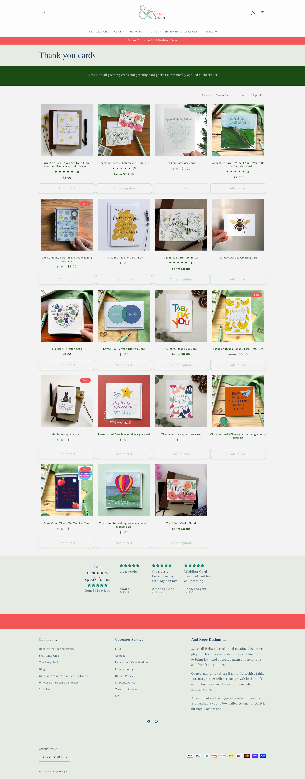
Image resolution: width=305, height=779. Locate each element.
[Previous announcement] (39, 40)
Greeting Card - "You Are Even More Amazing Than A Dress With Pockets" (67, 164)
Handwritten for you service (57, 648)
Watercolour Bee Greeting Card (238, 257)
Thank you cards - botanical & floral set (124, 162)
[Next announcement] (265, 40)
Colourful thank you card (181, 348)
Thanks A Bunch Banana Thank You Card (238, 348)
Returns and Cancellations (131, 662)
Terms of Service (126, 689)
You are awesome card (181, 162)
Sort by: (207, 95)
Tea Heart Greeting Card (67, 348)
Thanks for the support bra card (181, 434)
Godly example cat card (66, 434)
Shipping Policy (125, 682)
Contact (120, 655)
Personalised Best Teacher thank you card (124, 434)
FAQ (118, 648)
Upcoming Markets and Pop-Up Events (64, 675)
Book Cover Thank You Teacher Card (67, 523)
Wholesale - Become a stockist (58, 682)
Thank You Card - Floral (181, 523)
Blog (42, 669)
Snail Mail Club (49, 655)
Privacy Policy (124, 669)
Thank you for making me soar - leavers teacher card (124, 525)
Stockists (44, 689)
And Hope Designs (57, 771)
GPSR (119, 696)
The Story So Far (50, 662)
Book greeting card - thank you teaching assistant (67, 259)
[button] (43, 12)
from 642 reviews (97, 590)
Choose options (124, 188)
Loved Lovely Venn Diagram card (124, 348)
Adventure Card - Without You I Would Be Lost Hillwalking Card (238, 164)
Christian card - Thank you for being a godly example (238, 436)
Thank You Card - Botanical (181, 257)
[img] (97, 585)
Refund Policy (124, 675)
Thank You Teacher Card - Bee (124, 257)
